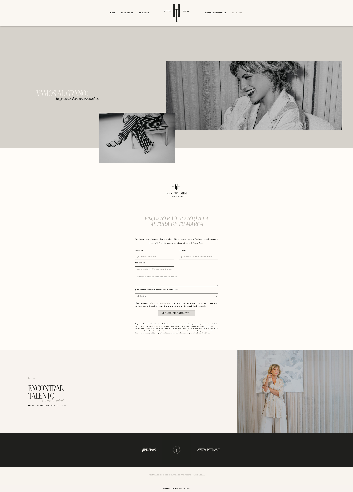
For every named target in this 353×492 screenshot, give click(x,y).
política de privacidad (157, 326)
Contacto (237, 13)
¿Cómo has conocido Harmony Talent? (156, 290)
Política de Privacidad (158, 303)
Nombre (139, 250)
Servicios (144, 13)
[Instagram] (29, 378)
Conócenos (127, 13)
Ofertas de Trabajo (215, 13)
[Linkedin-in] (34, 378)
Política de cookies (158, 475)
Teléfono (140, 263)
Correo (183, 250)
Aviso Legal (199, 475)
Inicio (112, 13)
